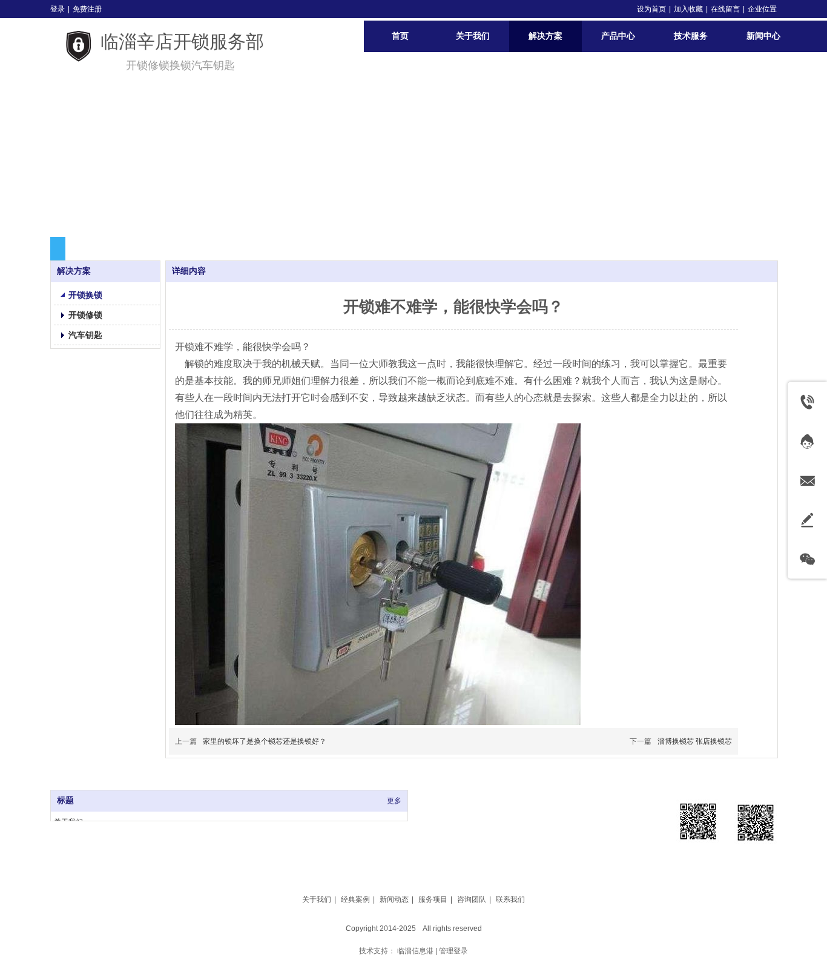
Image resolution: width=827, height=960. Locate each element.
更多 (394, 800)
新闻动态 (394, 899)
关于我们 (316, 899)
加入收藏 (688, 9)
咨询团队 (471, 899)
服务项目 (432, 899)
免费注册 (87, 9)
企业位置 (762, 9)
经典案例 (355, 899)
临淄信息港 (415, 951)
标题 (65, 800)
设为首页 (651, 9)
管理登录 (453, 951)
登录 (57, 9)
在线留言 (725, 9)
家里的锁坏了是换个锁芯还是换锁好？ (264, 741)
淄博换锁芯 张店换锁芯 (694, 741)
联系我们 (510, 899)
